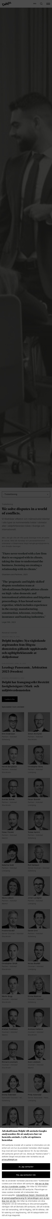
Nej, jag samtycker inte (26, 1175)
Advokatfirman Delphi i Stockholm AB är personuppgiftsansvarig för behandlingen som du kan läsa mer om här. (25, 1198)
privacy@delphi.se (9, 1160)
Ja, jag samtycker (26, 1167)
